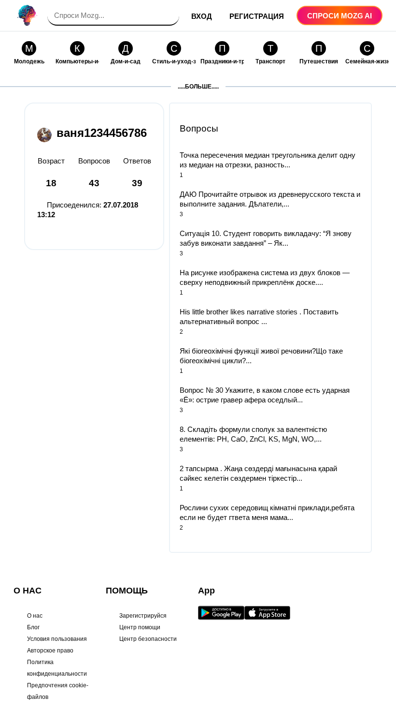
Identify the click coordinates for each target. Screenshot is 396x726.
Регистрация (256, 16)
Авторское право (50, 650)
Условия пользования (57, 639)
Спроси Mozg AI (339, 16)
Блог (33, 627)
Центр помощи (139, 627)
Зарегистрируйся (143, 615)
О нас (34, 615)
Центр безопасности (148, 639)
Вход (201, 16)
